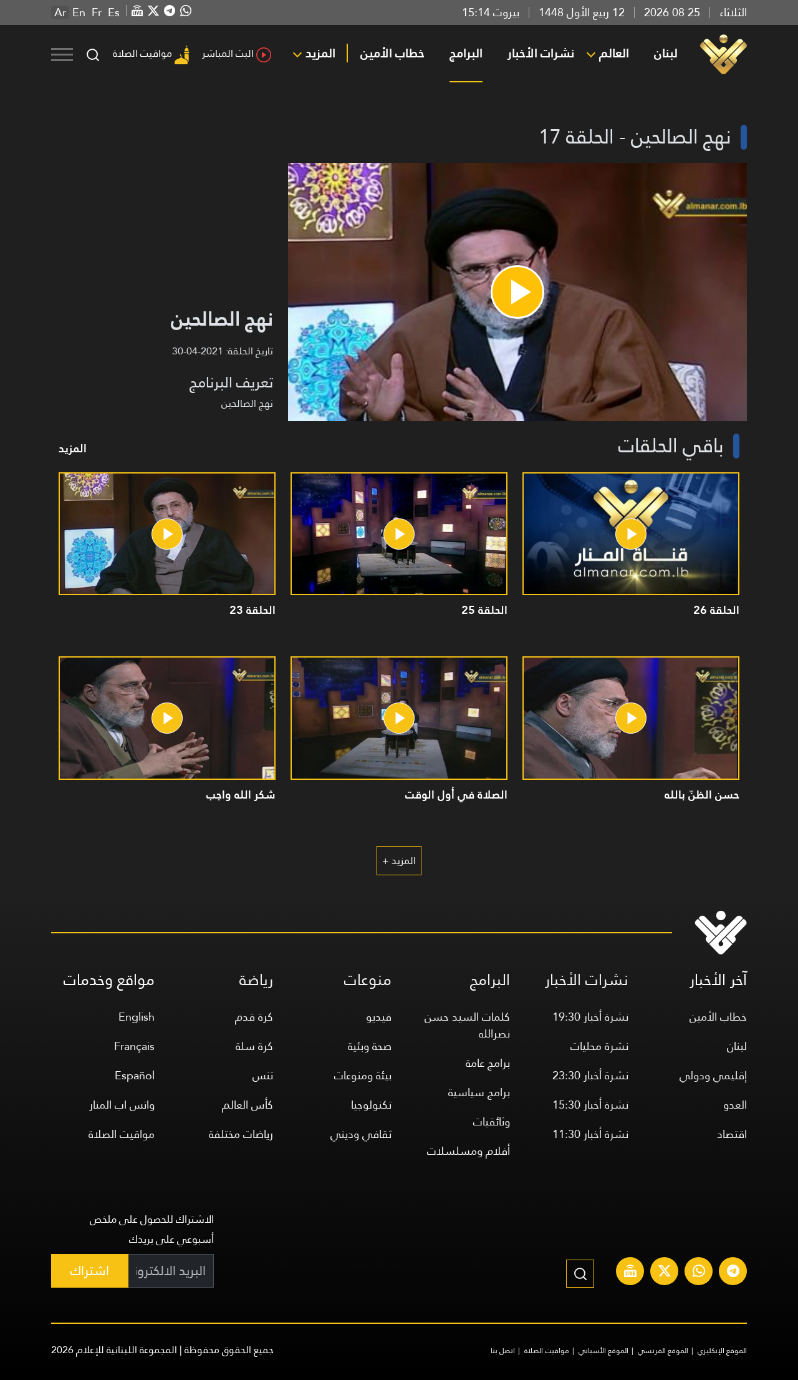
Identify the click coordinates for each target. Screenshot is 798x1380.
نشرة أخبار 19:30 (590, 1016)
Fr (97, 12)
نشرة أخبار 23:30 (590, 1075)
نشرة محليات (599, 1046)
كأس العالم (247, 1104)
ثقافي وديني (361, 1134)
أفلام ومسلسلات (468, 1150)
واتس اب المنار (122, 1104)
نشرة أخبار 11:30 (590, 1134)
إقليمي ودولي (713, 1075)
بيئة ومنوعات (363, 1075)
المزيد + (399, 861)
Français (134, 1046)
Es (114, 12)
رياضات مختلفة (241, 1134)
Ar (60, 12)
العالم (614, 53)
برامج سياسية (479, 1092)
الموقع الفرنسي (663, 1351)
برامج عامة (488, 1062)
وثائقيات (491, 1121)
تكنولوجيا (371, 1104)
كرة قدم (254, 1016)
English (136, 1016)
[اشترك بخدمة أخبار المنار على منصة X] (664, 1273)
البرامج (466, 53)
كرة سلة (254, 1046)
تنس (262, 1075)
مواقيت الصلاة (142, 53)
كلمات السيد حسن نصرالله (467, 1025)
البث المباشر (228, 53)
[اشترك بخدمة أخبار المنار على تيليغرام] (733, 1273)
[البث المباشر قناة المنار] (630, 1273)
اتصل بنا (503, 1351)
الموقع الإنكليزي (722, 1351)
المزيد (320, 53)
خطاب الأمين (392, 53)
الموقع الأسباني (603, 1351)
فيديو (379, 1016)
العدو (735, 1104)
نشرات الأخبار (540, 53)
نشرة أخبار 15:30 (590, 1104)
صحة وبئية (370, 1046)
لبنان (666, 53)
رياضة (256, 979)
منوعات (368, 979)
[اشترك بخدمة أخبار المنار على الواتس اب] (699, 1273)
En (78, 12)
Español (135, 1075)
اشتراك (89, 1270)
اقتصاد (732, 1134)
